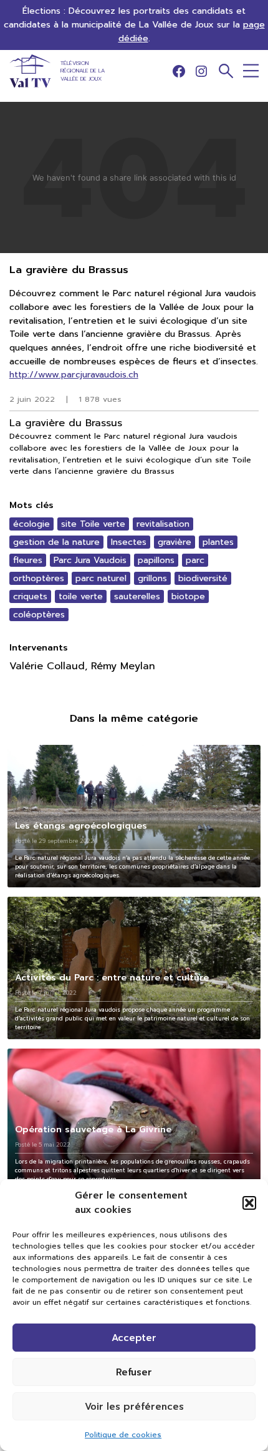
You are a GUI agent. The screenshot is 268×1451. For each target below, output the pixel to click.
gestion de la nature (56, 542)
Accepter (134, 1338)
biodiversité (202, 578)
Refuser (134, 1372)
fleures (27, 560)
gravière (174, 542)
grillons (152, 578)
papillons (156, 560)
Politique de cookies (123, 1434)
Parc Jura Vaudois (90, 560)
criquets (30, 596)
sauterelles (137, 596)
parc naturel (101, 578)
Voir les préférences (134, 1407)
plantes (218, 542)
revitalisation (162, 524)
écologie (31, 524)
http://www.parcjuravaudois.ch (73, 374)
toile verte (81, 596)
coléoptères (39, 614)
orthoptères (38, 578)
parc (195, 560)
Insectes (128, 542)
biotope (188, 596)
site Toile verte (93, 524)
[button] (249, 1203)
